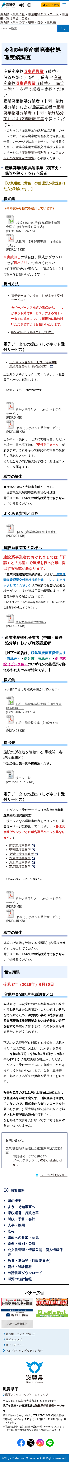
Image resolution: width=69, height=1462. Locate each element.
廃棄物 (51, 22)
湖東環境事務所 (20, 858)
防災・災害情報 (52, 5)
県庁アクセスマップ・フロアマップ (26, 1394)
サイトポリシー (15, 1345)
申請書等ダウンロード (43, 14)
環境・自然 (35, 22)
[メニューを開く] (64, 4)
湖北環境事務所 (20, 862)
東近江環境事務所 (21, 854)
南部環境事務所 (20, 845)
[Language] (29, 5)
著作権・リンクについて (20, 1333)
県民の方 (18, 22)
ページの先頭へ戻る (53, 1175)
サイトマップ (14, 1339)
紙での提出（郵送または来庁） (32, 332)
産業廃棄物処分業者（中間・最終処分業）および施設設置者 (33, 113)
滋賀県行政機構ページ (48, 1405)
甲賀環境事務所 (20, 849)
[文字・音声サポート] (22, 5)
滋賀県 (4, 14)
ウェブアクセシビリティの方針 (24, 1350)
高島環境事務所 (20, 866)
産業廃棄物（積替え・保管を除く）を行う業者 (33, 83)
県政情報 (18, 14)
